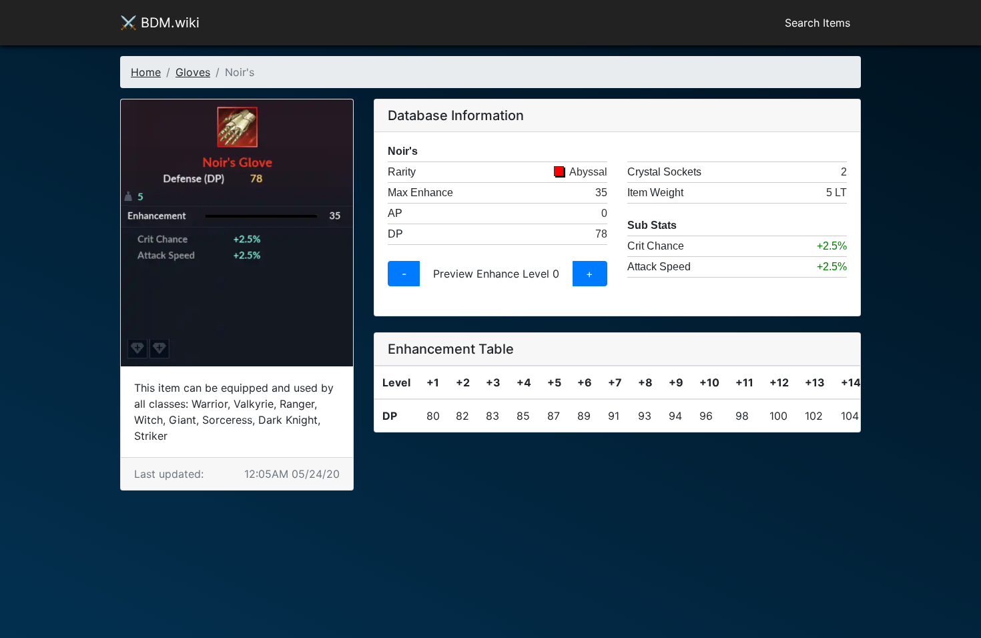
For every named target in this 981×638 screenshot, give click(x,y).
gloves (193, 72)
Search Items (817, 22)
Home (146, 72)
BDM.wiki (160, 23)
